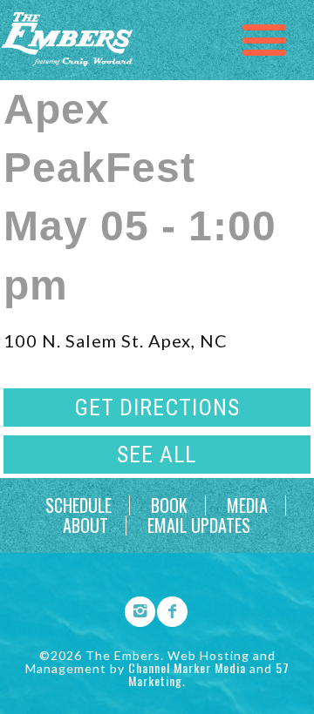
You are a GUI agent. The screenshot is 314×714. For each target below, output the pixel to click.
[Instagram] (134, 608)
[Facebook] (166, 608)
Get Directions (157, 407)
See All (156, 454)
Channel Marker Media (187, 667)
